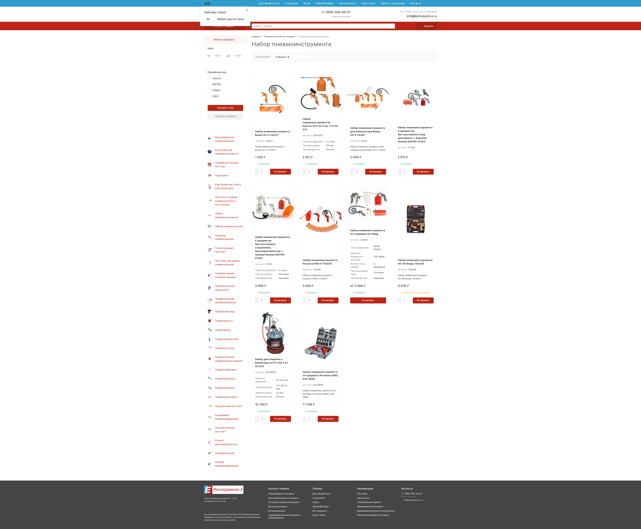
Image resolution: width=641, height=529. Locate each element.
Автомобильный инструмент (283, 498)
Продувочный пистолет (228, 406)
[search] (391, 26)
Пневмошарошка (224, 387)
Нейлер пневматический (229, 226)
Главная (256, 36)
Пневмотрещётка (225, 378)
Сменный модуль (225, 453)
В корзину (280, 171)
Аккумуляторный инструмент (284, 502)
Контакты (415, 3)
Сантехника (363, 498)
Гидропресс (222, 175)
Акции (306, 3)
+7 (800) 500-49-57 (336, 12)
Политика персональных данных (244, 514)
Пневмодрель (223, 330)
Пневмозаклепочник (226, 339)
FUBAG (216, 90)
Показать (223, 107)
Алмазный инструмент (369, 502)
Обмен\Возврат (324, 3)
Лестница (362, 493)
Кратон (216, 78)
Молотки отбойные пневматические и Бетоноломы (226, 201)
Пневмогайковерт (225, 311)
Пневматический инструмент (280, 36)
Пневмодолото (224, 320)
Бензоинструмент (277, 506)
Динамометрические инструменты (376, 511)
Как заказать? (347, 3)
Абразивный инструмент (281, 493)
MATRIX (216, 84)
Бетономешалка (276, 511)
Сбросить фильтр (225, 116)
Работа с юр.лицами (393, 3)
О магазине (291, 3)
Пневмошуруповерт (226, 397)
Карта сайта (368, 3)
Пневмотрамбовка (225, 369)
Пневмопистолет (225, 348)
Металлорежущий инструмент (373, 515)
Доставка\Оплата (269, 3)
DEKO (215, 96)
